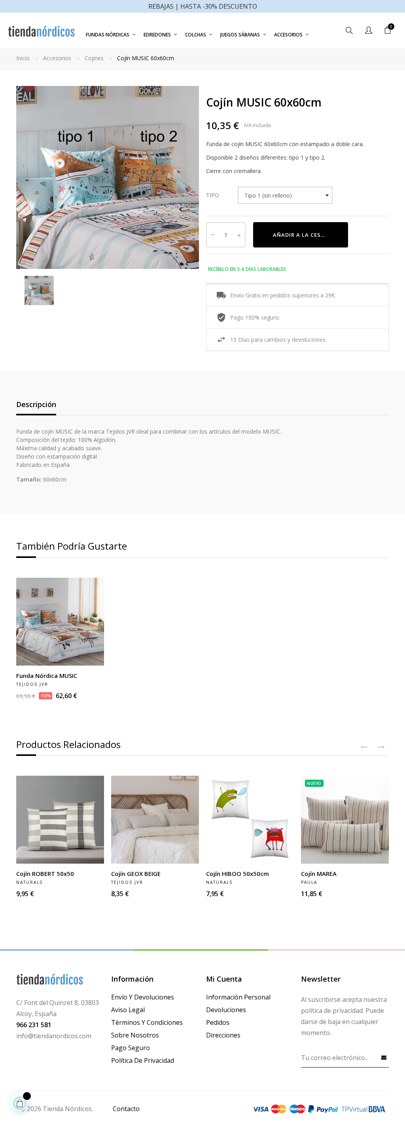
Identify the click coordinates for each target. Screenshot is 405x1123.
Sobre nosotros (135, 1035)
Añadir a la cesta (301, 234)
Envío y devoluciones (142, 997)
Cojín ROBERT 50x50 (45, 873)
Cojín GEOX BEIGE (136, 873)
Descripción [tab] (36, 404)
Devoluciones (226, 1009)
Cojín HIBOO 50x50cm (237, 873)
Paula (309, 882)
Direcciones (223, 1035)
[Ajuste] (368, 30)
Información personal (238, 997)
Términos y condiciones (147, 1022)
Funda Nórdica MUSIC (46, 676)
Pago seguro (130, 1047)
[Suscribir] (384, 1057)
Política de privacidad (142, 1060)
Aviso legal (128, 1009)
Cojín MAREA (319, 873)
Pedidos (217, 1022)
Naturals (29, 882)
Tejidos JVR (32, 684)
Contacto (126, 1108)
